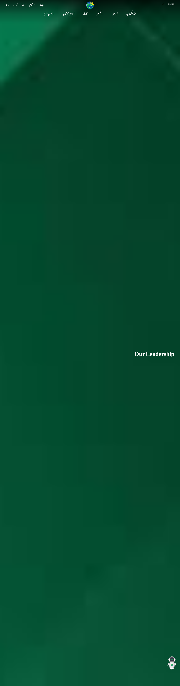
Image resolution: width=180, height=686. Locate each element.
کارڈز (85, 13)
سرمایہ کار (41, 4)
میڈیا (23, 4)
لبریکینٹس (100, 13)
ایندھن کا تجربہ (69, 13)
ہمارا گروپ (131, 13)
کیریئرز (16, 4)
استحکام (32, 4)
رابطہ (7, 4)
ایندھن (115, 13)
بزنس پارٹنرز (49, 13)
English (171, 3)
